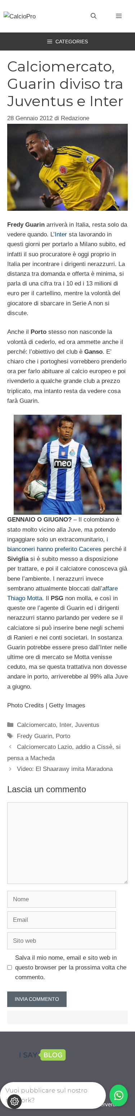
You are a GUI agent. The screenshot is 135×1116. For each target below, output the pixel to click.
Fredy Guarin (34, 736)
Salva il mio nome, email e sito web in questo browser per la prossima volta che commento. (70, 967)
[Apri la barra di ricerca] (93, 16)
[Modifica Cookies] (14, 1101)
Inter (61, 234)
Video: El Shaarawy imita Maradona (65, 769)
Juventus (87, 725)
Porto (63, 736)
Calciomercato (36, 725)
